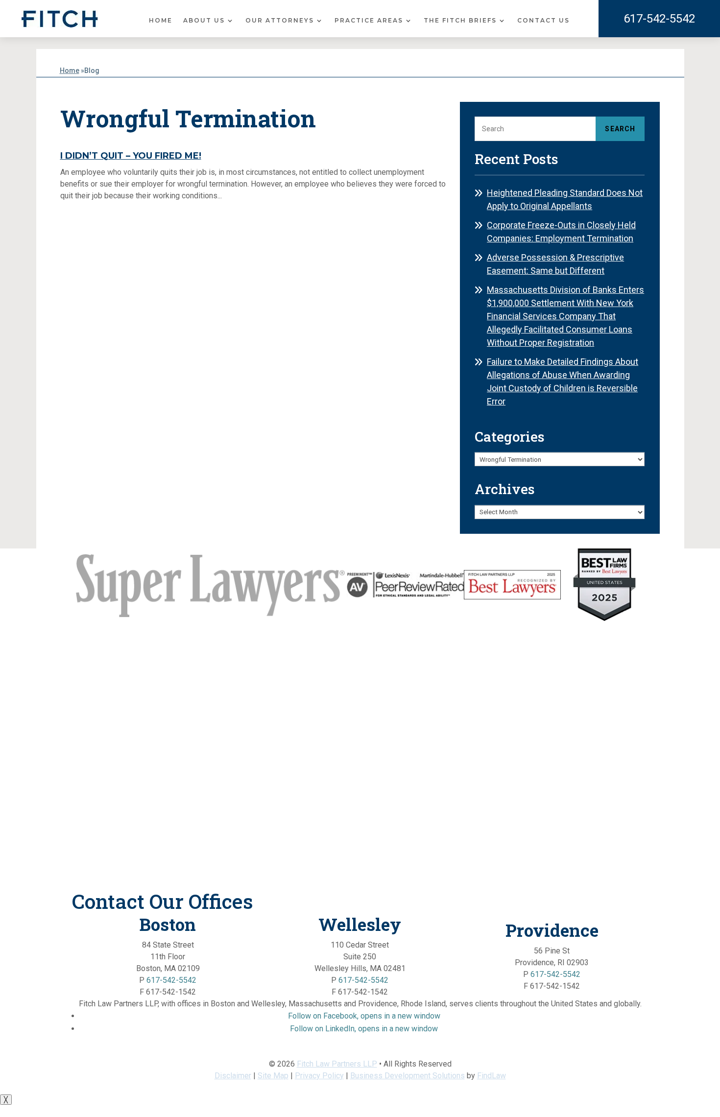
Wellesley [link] (359, 924)
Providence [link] (552, 930)
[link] (60, 18)
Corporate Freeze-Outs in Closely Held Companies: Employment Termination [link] (561, 231)
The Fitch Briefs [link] (460, 21)
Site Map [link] (273, 1075)
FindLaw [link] (491, 1075)
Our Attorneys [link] (279, 21)
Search (620, 129)
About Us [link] (204, 21)
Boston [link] (168, 924)
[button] (364, 1016)
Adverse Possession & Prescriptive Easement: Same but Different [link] (555, 264)
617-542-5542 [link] (659, 18)
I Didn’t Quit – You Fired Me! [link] (130, 155)
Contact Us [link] (543, 21)
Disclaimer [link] (233, 1075)
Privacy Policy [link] (319, 1075)
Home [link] (160, 21)
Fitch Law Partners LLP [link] (337, 1064)
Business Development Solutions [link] (407, 1075)
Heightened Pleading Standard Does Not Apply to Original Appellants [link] (565, 199)
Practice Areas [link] (369, 21)
